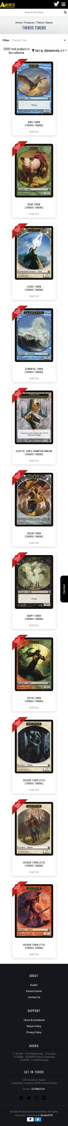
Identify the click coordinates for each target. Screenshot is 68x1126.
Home (19, 22)
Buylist (34, 985)
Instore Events (34, 991)
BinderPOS (47, 1115)
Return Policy (34, 1026)
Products (29, 22)
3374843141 (38, 1089)
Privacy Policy (34, 1032)
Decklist (64, 589)
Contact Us (34, 997)
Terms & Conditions (34, 1020)
